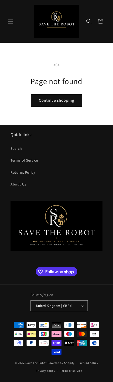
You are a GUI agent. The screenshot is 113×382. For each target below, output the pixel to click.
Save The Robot (36, 363)
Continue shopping (56, 100)
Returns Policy (23, 172)
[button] (10, 21)
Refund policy (88, 363)
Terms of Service (24, 160)
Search (16, 148)
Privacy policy (45, 371)
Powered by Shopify (61, 363)
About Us (18, 184)
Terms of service (71, 371)
